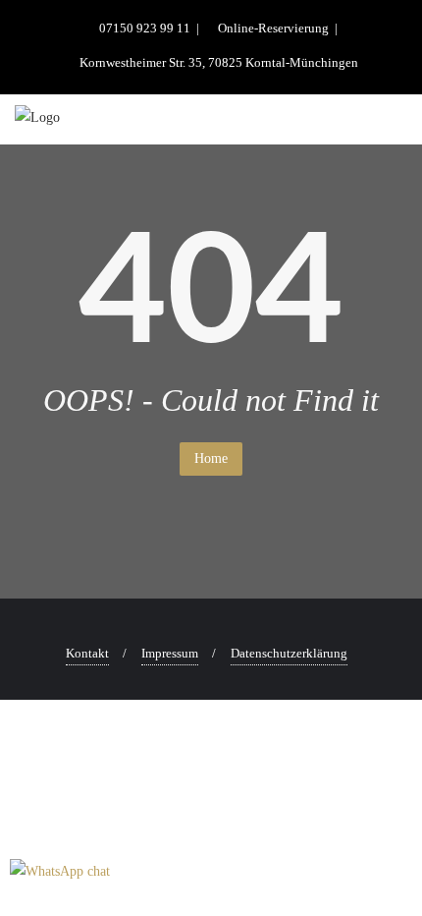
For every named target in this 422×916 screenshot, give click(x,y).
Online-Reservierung (273, 28)
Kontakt (87, 653)
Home (211, 458)
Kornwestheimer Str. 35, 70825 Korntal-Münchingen (217, 62)
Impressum (169, 653)
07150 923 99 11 (144, 28)
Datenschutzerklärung (289, 653)
